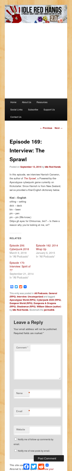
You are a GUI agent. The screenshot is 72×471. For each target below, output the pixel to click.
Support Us (49, 109)
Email (22, 411)
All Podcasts (41, 293)
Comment (22, 347)
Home (13, 102)
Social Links (16, 109)
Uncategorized (35, 296)
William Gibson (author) (49, 306)
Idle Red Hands (53, 166)
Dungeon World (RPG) (21, 303)
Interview (22, 296)
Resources (42, 102)
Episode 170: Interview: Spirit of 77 (20, 266)
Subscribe (33, 109)
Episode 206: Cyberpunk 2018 (19, 247)
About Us (26, 102)
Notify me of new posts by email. (34, 450)
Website (20, 429)
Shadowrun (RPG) (26, 306)
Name (22, 393)
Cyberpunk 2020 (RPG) (49, 299)
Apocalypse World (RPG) (23, 299)
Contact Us (15, 116)
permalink (49, 309)
